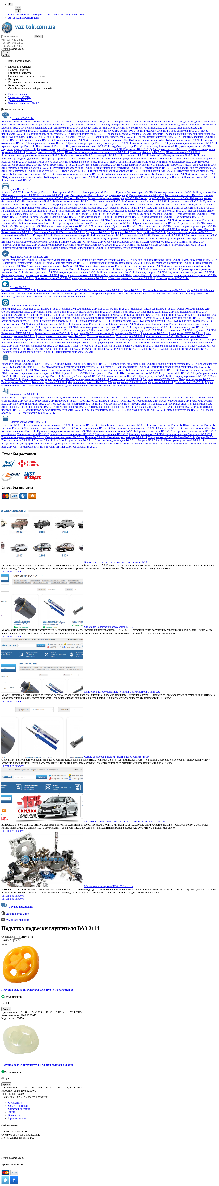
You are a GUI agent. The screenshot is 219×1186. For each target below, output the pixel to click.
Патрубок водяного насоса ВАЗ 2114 (87, 146)
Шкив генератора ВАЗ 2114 (199, 424)
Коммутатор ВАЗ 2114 (102, 443)
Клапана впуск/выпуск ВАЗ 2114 (107, 127)
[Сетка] (6, 944)
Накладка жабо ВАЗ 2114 (168, 235)
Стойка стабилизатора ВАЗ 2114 (104, 409)
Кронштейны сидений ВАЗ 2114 (185, 317)
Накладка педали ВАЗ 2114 (127, 320)
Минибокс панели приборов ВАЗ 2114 (35, 345)
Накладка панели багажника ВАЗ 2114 (153, 308)
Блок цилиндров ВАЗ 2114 (117, 124)
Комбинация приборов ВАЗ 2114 (127, 437)
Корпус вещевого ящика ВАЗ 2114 (115, 342)
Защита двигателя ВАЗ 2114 (185, 140)
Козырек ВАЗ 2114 (44, 235)
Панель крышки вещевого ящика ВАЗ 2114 (129, 345)
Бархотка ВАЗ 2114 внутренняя (19, 314)
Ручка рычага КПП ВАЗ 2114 (186, 333)
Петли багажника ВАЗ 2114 (190, 213)
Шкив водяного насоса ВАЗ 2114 (45, 152)
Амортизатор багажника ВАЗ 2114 (99, 400)
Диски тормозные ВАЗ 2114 (41, 272)
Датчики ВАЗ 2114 (12, 428)
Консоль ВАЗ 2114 (45, 342)
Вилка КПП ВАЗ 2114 (70, 363)
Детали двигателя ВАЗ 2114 (85, 124)
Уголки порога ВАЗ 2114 (130, 336)
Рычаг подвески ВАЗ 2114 (181, 406)
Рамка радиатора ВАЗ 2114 (94, 220)
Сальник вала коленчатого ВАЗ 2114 (115, 136)
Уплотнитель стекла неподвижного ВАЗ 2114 (79, 247)
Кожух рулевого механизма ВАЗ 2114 (29, 317)
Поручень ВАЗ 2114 (204, 330)
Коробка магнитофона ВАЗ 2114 (75, 342)
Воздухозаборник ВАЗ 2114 (180, 155)
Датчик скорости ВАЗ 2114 (164, 269)
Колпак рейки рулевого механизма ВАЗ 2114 (106, 259)
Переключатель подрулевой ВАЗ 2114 (140, 330)
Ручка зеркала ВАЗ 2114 (126, 333)
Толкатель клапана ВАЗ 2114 (198, 136)
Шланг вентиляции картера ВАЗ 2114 (110, 140)
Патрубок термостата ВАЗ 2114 (193, 146)
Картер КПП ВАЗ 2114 (96, 363)
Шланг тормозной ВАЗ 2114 (172, 278)
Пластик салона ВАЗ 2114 (25, 305)
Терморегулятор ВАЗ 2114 (22, 170)
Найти (38, 36)
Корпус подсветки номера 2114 (73, 235)
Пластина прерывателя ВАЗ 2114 (97, 164)
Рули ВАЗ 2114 (75, 266)
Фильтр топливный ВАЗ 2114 (172, 174)
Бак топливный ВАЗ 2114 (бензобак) (142, 155)
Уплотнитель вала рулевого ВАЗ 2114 (188, 266)
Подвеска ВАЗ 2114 (66, 400)
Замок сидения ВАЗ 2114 (40, 201)
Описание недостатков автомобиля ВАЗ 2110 (110, 626)
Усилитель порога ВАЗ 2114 (155, 226)
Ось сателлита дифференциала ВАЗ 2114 (46, 379)
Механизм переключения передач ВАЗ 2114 (76, 366)
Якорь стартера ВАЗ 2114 (79, 440)
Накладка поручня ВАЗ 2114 (160, 320)
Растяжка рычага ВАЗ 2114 (149, 406)
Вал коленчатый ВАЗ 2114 (149, 124)
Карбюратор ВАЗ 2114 (58, 158)
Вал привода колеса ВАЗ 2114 (49, 382)
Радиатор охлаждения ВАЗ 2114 (55, 149)
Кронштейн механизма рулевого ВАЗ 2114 (158, 259)
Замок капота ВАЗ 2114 (180, 198)
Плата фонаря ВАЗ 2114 (136, 293)
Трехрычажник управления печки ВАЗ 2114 (27, 351)
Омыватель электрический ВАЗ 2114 (172, 443)
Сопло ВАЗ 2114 (150, 348)
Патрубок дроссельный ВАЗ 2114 (57, 164)
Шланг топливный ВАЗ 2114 (183, 152)
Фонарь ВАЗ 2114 (198, 293)
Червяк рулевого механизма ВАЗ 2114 (23, 269)
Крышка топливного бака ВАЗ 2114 (49, 161)
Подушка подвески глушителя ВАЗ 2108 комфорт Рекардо (37, 989)
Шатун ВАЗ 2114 (11, 140)
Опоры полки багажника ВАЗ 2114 (57, 311)
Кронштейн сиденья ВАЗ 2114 (177, 207)
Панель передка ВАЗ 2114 (85, 213)
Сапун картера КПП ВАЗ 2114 (160, 379)
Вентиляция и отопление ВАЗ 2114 (175, 192)
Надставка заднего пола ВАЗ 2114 (135, 210)
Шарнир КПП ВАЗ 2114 (74, 373)
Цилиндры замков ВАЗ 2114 (186, 201)
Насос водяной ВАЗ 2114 (50, 146)
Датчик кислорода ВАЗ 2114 (119, 121)
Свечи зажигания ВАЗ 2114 (33, 434)
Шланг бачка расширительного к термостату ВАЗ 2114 (97, 152)
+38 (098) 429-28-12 (12, 1145)
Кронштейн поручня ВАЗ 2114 (147, 317)
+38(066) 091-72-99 (12, 42)
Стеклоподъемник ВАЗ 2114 (38, 223)
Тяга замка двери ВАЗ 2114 (109, 201)
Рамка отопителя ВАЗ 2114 (29, 348)
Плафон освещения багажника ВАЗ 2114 (188, 434)
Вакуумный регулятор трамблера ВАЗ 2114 (26, 443)
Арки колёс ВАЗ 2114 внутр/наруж (172, 229)
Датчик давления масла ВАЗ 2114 (27, 177)
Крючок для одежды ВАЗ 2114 (59, 320)
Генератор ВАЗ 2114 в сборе (90, 424)
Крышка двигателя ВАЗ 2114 (57, 130)
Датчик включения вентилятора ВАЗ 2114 (48, 428)
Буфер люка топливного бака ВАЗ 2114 (30, 207)
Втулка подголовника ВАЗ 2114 (57, 314)
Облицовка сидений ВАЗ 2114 (189, 327)
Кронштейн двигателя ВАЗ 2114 (20, 130)
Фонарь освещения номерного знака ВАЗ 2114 (65, 296)
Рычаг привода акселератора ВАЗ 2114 (118, 167)
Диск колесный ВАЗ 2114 (76, 397)
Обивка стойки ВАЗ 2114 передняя (129, 324)
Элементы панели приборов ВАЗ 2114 (92, 339)
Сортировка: (8, 936)
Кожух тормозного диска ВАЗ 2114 (79, 272)
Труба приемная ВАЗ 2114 (52, 124)
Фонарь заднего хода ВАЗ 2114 (19, 296)
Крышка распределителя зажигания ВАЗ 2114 (64, 431)
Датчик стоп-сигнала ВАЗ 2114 (92, 428)
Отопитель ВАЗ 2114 (50, 195)
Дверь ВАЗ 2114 (98, 207)
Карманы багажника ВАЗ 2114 (80, 308)
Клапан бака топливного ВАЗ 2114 (92, 158)
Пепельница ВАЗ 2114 (104, 330)
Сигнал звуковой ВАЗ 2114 (29, 446)
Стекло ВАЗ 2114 (93, 241)
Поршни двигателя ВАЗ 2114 (88, 133)
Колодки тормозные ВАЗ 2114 (118, 272)
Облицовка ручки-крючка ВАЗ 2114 (150, 327)
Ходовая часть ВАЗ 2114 (24, 394)
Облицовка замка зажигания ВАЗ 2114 (114, 431)
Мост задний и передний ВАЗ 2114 (82, 376)
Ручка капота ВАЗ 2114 (154, 333)
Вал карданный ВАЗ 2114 (16, 382)
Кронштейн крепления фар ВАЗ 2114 (164, 290)
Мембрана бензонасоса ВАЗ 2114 (89, 161)
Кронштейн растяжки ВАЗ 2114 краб (34, 403)
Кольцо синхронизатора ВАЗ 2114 (177, 363)
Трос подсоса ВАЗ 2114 (75, 170)
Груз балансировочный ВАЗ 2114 (41, 397)
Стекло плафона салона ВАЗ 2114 (64, 437)
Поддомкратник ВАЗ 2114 (128, 216)
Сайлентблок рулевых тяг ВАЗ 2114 (105, 266)
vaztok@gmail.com (17, 913)
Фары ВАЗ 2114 (133, 290)
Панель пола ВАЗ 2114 (114, 213)
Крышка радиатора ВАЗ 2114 (18, 146)
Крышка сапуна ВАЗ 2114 (168, 177)
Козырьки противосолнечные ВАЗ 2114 (105, 317)
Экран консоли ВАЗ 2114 (55, 339)
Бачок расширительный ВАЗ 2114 (47, 143)
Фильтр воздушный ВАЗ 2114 (159, 170)
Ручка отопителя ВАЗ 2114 (101, 348)
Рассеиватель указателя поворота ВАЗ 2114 (62, 290)
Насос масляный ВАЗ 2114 (199, 177)
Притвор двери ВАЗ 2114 (63, 220)
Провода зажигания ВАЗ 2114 (154, 431)
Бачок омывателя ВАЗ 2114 (17, 232)
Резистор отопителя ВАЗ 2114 (146, 195)
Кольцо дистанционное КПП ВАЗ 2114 (134, 363)
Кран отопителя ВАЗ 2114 (22, 195)
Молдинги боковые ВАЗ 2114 (110, 235)
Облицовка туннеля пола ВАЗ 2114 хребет (26, 330)
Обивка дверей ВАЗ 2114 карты (19, 324)
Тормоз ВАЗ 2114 (163, 275)
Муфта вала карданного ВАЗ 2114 (87, 382)
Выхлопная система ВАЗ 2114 (18, 121)
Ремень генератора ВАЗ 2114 (165, 424)
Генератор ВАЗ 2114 (13, 424)
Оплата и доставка (53, 14)
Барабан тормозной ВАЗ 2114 (98, 269)
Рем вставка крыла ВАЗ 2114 (127, 220)
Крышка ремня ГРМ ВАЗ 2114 (127, 130)
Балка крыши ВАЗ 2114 (81, 204)
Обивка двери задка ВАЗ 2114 (18, 311)
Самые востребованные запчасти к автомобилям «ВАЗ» (117, 756)
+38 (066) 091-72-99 (12, 1148)
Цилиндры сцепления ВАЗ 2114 (76, 385)
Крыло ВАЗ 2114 (205, 207)
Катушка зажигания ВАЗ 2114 (18, 431)
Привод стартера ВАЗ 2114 (17, 440)
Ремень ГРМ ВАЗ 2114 (54, 136)
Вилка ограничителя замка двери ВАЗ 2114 (113, 198)
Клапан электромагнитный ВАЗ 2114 (175, 158)
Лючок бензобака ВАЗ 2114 (98, 210)
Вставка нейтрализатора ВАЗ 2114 (57, 121)
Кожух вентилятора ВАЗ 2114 (149, 143)
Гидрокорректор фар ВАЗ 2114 (70, 443)
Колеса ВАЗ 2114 (11, 397)
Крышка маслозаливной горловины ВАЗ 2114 (125, 177)
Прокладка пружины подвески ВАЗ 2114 (31, 406)
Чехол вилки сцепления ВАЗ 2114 (115, 385)
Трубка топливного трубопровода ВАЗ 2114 (115, 170)
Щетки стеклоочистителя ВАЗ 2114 (95, 229)
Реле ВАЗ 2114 (186, 437)
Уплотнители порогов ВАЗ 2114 (57, 244)
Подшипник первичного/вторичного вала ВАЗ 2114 (180, 366)
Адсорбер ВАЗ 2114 (108, 155)
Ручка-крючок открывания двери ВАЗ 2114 (61, 336)
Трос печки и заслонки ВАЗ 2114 (184, 195)
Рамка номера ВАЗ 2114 (59, 238)
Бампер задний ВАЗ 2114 (67, 192)
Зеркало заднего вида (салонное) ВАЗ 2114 (101, 314)
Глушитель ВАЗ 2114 (90, 121)
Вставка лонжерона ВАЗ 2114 (71, 207)
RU (18, 7)
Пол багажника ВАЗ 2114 (159, 216)
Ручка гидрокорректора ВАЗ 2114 (65, 348)
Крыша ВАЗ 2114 (11, 210)
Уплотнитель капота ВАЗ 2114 (188, 244)
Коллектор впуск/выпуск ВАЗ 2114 (148, 127)
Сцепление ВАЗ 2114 (160, 382)
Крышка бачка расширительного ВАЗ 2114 (192, 143)
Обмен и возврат (32, 14)
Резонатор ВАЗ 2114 (25, 124)
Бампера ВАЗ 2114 (12, 192)
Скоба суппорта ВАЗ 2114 (114, 275)
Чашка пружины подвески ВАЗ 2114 (145, 409)
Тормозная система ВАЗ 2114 (63, 269)
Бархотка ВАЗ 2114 (204, 229)
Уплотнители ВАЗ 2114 (190, 241)
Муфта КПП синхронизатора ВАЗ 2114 (126, 366)
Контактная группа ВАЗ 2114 (132, 443)
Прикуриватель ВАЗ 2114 (163, 437)
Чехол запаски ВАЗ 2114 (126, 311)
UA (18, 11)
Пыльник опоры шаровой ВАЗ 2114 (112, 406)
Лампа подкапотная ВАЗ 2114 (146, 434)
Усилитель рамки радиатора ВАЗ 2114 (194, 226)
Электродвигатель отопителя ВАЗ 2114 (45, 198)
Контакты (79, 14)
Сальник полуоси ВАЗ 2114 (126, 379)
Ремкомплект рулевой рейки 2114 (46, 266)
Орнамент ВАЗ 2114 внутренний (71, 330)
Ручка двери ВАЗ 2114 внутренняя (91, 333)
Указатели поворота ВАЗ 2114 (18, 290)
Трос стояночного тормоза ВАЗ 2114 (195, 275)
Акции (69, 14)
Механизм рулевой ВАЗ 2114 (200, 259)
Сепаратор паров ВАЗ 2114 (157, 167)
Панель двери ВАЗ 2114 (27, 213)
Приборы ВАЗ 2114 (96, 437)
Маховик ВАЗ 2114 (157, 130)
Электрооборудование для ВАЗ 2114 (116, 440)
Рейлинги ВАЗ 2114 (84, 238)
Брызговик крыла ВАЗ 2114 (175, 204)
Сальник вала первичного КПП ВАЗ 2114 (153, 370)
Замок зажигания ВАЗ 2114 (199, 428)
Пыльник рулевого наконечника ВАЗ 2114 (169, 262)
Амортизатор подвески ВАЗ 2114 (139, 400)
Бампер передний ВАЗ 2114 (99, 192)
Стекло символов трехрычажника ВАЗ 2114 (186, 348)
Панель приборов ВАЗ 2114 (171, 345)
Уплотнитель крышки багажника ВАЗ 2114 (26, 247)
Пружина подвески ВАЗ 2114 (73, 406)
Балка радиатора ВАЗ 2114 (110, 204)
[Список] (2, 944)
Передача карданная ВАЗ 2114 (196, 379)
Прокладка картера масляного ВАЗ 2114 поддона (134, 133)
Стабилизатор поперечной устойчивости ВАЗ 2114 (55, 409)
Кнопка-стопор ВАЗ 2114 (173, 314)
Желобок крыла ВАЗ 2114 (124, 207)
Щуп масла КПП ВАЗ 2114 (176, 373)
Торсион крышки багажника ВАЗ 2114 (78, 223)
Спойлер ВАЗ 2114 (72, 241)
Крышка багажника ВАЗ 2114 (39, 210)
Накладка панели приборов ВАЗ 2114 (81, 345)
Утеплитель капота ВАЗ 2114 (163, 336)
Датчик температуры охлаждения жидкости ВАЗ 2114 (99, 143)
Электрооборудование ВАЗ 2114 (28, 421)
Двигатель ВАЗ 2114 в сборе (70, 127)
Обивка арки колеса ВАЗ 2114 (194, 320)
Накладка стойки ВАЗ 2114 (171, 210)
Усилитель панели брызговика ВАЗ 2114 (114, 226)
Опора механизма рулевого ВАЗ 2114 (66, 262)
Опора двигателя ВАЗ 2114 (184, 130)
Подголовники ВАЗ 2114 (177, 330)
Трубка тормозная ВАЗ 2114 (17, 278)
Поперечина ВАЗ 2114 (14, 220)
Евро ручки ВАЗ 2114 (123, 232)
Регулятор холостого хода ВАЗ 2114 (74, 167)
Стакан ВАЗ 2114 (11, 223)
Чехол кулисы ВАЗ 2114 (194, 336)
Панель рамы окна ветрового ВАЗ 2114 (151, 213)
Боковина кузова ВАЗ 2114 (142, 204)
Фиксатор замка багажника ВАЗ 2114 (147, 201)
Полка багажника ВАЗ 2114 (95, 311)
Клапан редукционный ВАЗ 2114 (133, 158)
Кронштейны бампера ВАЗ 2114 (135, 192)
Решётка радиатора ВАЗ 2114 (175, 238)
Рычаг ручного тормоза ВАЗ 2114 (79, 275)
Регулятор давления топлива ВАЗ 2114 (30, 167)
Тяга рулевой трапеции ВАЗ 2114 (146, 266)
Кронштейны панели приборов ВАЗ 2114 (160, 342)
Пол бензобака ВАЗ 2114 (188, 216)
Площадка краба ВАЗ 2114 (96, 216)
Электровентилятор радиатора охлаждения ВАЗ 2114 (32, 155)
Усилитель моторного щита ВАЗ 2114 (68, 226)
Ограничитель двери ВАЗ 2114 (74, 201)
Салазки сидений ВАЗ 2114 (161, 220)
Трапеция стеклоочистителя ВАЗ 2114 (157, 223)
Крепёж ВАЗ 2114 (11, 308)
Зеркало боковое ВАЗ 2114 (16, 235)
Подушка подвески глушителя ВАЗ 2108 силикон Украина (37, 1064)
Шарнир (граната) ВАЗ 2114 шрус (127, 382)
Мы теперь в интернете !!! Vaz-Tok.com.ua (108, 886)
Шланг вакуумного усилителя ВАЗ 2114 (131, 278)
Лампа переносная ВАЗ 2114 (111, 434)
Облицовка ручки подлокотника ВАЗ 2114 (103, 327)
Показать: (7, 939)
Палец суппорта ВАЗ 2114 (151, 272)
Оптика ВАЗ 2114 (20, 287)
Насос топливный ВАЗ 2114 (126, 161)
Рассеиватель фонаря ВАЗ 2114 (169, 293)
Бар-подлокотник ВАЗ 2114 (191, 311)
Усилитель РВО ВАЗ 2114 (16, 229)
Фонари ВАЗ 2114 (46, 293)
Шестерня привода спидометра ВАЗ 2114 (37, 376)
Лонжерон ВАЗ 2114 (70, 210)
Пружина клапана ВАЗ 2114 (23, 136)
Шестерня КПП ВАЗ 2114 (104, 373)
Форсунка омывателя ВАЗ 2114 (122, 241)
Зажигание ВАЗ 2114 (170, 428)
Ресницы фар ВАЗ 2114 (110, 238)
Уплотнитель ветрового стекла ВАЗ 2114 (100, 244)
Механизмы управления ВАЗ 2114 (30, 256)
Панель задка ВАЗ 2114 (55, 213)
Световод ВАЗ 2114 (128, 348)
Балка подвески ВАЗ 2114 (174, 400)
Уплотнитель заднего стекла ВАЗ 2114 (147, 244)
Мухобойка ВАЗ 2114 (140, 235)
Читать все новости (12, 571)
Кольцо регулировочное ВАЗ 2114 (189, 376)
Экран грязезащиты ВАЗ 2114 (158, 241)
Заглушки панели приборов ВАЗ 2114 (185, 339)
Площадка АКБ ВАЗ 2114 (65, 216)
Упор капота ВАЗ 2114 (32, 226)
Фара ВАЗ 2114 (196, 290)
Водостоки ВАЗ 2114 (98, 232)
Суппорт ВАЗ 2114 (141, 275)
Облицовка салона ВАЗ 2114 (158, 311)
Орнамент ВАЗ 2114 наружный (25, 238)
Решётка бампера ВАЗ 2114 (141, 238)
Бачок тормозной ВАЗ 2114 (132, 269)
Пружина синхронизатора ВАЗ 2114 (60, 370)
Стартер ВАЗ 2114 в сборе (49, 440)
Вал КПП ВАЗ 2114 (44, 363)
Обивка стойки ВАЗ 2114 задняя (89, 324)
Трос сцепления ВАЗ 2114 (41, 385)
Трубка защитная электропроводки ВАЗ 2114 (72, 446)
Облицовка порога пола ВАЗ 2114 (58, 327)
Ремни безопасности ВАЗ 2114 (52, 333)
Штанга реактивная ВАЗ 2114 (38, 412)
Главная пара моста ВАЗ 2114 (121, 376)
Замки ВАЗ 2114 (77, 198)
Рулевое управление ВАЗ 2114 (19, 259)
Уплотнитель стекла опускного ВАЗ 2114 (130, 247)
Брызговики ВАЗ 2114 (47, 232)
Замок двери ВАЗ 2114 (152, 198)
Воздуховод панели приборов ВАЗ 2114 (139, 339)
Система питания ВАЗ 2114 (80, 155)
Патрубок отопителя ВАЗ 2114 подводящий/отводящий (96, 195)
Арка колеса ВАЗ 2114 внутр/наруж (46, 204)
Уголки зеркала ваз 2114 (101, 336)
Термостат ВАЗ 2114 (136, 149)
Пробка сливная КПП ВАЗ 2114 (20, 370)
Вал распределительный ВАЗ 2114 (185, 124)
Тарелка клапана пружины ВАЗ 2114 (158, 136)
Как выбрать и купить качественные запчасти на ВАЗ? (116, 561)
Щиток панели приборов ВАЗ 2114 (74, 351)
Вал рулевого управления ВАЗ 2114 (58, 259)
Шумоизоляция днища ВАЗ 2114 (20, 339)
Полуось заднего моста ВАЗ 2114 (89, 379)
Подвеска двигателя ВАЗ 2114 (151, 140)
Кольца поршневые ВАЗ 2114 (186, 127)
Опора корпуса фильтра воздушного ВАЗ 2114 (170, 161)
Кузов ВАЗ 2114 (19, 189)
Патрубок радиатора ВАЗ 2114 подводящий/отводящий (142, 146)
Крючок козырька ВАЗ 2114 (94, 320)
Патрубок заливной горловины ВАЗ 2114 (79, 174)
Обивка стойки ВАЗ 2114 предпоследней (175, 324)
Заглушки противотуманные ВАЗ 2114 (189, 232)
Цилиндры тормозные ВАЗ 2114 (88, 278)
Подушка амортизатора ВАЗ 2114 (149, 403)
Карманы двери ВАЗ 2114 (142, 314)
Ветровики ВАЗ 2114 (72, 232)
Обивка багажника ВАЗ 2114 (194, 308)
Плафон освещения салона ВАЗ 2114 (22, 437)
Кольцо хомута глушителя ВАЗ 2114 (158, 121)
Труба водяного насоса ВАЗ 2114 (168, 149)
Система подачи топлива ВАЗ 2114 (33, 174)
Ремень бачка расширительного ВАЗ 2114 (99, 149)
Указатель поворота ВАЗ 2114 (105, 290)
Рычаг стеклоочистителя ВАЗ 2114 (39, 241)
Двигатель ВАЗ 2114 (22, 118)
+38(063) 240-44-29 (12, 45)
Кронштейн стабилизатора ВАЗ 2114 (78, 403)
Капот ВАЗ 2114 (149, 207)
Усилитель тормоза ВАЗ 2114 (52, 278)
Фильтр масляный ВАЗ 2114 (17, 180)
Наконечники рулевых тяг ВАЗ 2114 (22, 262)
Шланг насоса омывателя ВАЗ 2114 (53, 229)
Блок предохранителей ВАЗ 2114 (184, 440)
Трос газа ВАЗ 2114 (49, 170)
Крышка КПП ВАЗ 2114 (36, 366)
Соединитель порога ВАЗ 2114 (195, 220)
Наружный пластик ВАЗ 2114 (133, 229)
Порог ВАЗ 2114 (37, 220)
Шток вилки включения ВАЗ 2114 (140, 373)
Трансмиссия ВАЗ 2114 (23, 360)
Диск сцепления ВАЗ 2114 (189, 382)
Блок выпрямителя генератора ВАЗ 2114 (49, 424)
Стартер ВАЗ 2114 (206, 437)
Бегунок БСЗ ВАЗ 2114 (151, 440)
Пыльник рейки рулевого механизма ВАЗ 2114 (116, 262)
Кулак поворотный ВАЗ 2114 (141, 397)
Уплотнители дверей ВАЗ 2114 (19, 244)
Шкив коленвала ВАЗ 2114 (37, 140)
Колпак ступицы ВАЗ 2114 (107, 397)
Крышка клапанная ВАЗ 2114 (91, 130)
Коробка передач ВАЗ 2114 (17, 363)
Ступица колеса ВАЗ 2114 (39, 400)
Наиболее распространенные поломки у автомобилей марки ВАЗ (122, 691)
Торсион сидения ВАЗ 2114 (118, 223)
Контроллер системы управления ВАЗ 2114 (72, 177)
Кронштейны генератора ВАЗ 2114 (127, 424)
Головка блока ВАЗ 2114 (39, 127)
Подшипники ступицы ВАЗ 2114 (177, 397)
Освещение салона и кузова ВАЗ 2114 (72, 434)
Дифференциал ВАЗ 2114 (154, 376)
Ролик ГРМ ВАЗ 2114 (80, 136)
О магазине (15, 14)
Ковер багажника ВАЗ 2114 (114, 308)
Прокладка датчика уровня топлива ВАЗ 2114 (144, 164)
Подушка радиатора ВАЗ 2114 (18, 149)
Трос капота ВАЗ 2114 (193, 223)
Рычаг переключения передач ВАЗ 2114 (105, 370)
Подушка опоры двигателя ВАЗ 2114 (48, 133)
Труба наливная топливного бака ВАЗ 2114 (129, 174)
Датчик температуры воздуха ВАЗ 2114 (134, 428)
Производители (17, 1118)
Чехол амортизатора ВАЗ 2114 (184, 409)
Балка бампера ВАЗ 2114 (38, 192)
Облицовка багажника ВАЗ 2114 (42, 308)
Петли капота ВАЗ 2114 (36, 216)
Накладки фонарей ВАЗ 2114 (74, 293)
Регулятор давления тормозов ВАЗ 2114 (191, 272)
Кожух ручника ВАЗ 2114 (67, 317)
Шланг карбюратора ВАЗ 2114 (147, 152)
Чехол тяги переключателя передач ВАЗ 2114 (33, 373)
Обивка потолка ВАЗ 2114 (54, 324)
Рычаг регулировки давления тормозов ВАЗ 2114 (30, 275)
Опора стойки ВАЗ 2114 (115, 403)
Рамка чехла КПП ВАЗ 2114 (17, 333)
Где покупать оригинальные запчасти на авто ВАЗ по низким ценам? (124, 821)
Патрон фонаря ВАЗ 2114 (106, 293)
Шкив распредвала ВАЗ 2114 (71, 140)
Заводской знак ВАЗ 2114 (151, 232)
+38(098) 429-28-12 (12, 39)
